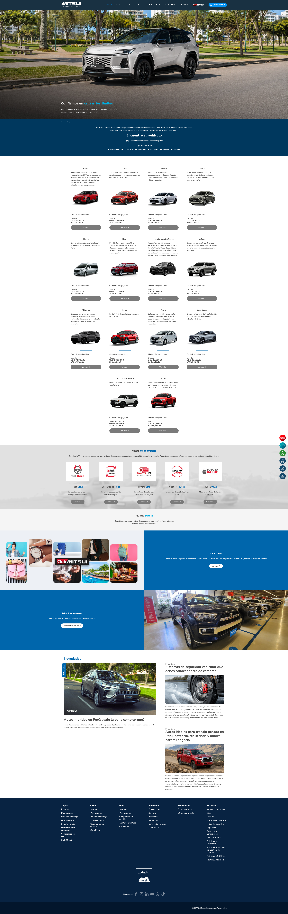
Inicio (63, 122)
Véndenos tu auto (186, 813)
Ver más (77, 502)
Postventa (154, 5)
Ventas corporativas (216, 809)
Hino (129, 5)
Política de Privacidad (212, 842)
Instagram (141, 894)
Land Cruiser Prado (125, 378)
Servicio (152, 813)
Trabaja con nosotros (216, 820)
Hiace (86, 239)
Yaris (124, 168)
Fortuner (202, 239)
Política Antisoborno (216, 860)
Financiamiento (68, 820)
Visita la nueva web (71, 625)
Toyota (108, 5)
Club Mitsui (198, 5)
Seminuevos (170, 5)
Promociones (67, 813)
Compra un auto (185, 809)
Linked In (147, 894)
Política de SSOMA (216, 856)
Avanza (202, 168)
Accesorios (153, 816)
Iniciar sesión (219, 5)
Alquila (184, 5)
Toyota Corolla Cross (163, 239)
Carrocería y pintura (157, 824)
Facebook (136, 894)
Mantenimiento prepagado (68, 829)
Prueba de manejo (69, 816)
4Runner (86, 310)
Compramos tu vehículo (68, 835)
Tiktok (163, 894)
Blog (209, 813)
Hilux (163, 378)
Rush (124, 239)
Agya (163, 310)
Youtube (152, 894)
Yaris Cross (202, 310)
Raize (124, 310)
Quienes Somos (214, 837)
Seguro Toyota (68, 824)
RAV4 (86, 168)
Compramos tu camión (126, 817)
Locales (140, 5)
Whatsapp (157, 894)
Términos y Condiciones (212, 832)
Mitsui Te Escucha (215, 824)
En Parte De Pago (127, 823)
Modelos (65, 809)
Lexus (119, 5)
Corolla (163, 168)
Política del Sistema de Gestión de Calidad (216, 850)
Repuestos (153, 820)
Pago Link (211, 827)
